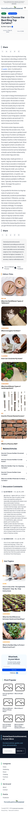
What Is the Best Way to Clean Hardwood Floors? (19, 726)
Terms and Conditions (13, 810)
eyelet (5, 69)
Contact (5, 790)
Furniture (5, 777)
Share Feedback (20, 267)
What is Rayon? (18, 708)
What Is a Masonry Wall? (9, 444)
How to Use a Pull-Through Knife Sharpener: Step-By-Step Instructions (14, 589)
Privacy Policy (4, 810)
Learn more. (14, 3)
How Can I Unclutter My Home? (12, 358)
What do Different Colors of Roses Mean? (8, 710)
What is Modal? (18, 693)
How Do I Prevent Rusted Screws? (12, 416)
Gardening (5, 328)
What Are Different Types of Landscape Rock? (11, 387)
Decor (3, 298)
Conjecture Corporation (17, 808)
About (4, 787)
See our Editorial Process (9, 267)
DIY (2, 413)
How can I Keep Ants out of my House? (7, 726)
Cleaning (4, 356)
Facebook (6, 797)
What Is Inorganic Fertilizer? (11, 331)
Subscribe (14, 669)
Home (4, 583)
